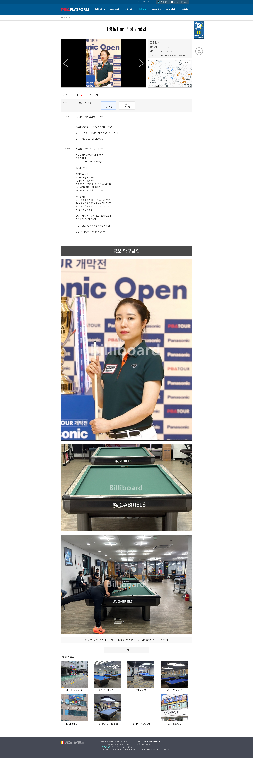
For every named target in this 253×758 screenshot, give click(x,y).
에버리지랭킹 (171, 9)
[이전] (65, 63)
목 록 (126, 650)
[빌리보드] (75, 9)
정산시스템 (114, 9)
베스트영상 (156, 9)
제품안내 (128, 9)
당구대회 (185, 9)
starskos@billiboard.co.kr (152, 741)
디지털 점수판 (100, 9)
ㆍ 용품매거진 (145, 2)
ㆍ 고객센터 (135, 2)
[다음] (141, 63)
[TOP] (199, 51)
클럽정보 (142, 9)
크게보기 (186, 62)
